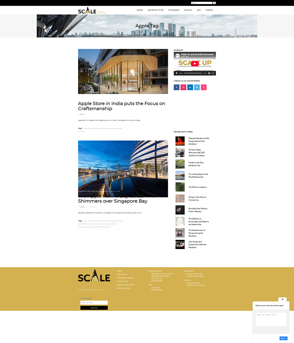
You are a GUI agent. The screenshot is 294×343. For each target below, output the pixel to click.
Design (187, 280)
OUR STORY (122, 274)
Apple (85, 128)
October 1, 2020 (114, 191)
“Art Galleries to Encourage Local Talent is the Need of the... (199, 221)
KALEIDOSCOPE (193, 283)
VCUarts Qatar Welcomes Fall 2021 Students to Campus (197, 152)
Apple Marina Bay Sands (95, 221)
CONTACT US (122, 281)
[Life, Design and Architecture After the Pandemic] (180, 244)
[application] (195, 63)
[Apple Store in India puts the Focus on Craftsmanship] (123, 71)
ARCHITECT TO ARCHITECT (162, 274)
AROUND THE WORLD (99, 99)
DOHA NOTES (157, 290)
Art (150, 285)
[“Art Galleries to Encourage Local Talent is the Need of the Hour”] (180, 221)
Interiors (188, 271)
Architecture (84, 99)
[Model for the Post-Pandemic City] (180, 163)
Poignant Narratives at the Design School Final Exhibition (199, 141)
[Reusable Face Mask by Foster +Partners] (180, 209)
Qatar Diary (157, 281)
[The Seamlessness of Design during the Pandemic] (180, 232)
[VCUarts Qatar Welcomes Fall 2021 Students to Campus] (180, 152)
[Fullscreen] (213, 73)
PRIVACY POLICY (124, 288)
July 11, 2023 (113, 99)
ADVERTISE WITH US (125, 278)
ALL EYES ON (156, 278)
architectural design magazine (113, 221)
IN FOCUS (155, 288)
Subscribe (94, 308)
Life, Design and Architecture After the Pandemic (197, 244)
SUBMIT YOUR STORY (126, 285)
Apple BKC (91, 128)
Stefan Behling (106, 227)
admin (82, 114)
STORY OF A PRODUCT (196, 285)
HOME (119, 271)
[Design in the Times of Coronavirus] (180, 198)
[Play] (177, 73)
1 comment (92, 206)
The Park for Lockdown (198, 187)
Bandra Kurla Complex (109, 128)
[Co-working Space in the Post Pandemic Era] (180, 175)
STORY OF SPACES (194, 274)
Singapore (98, 227)
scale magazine (89, 227)
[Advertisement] (195, 106)
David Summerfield (106, 224)
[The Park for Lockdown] (180, 186)
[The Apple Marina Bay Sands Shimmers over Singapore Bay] (123, 169)
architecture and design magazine (88, 224)
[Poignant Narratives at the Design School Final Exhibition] (180, 140)
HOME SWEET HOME (195, 276)
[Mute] (209, 73)
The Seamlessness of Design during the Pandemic (197, 233)
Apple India (98, 128)
